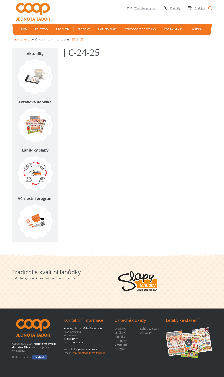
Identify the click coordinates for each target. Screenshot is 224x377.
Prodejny (199, 8)
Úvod (23, 29)
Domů (33, 39)
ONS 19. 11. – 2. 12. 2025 (54, 39)
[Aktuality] (35, 76)
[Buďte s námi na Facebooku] (39, 357)
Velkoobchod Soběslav (140, 29)
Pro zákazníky (173, 29)
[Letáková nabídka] (35, 124)
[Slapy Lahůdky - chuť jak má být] (138, 281)
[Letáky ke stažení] (189, 342)
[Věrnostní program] (35, 221)
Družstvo (41, 29)
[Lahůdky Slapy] (35, 173)
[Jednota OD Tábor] (35, 12)
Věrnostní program (145, 8)
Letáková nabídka (120, 335)
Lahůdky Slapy (107, 29)
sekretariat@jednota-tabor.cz (88, 353)
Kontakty (175, 8)
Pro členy (62, 29)
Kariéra (196, 29)
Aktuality (146, 333)
